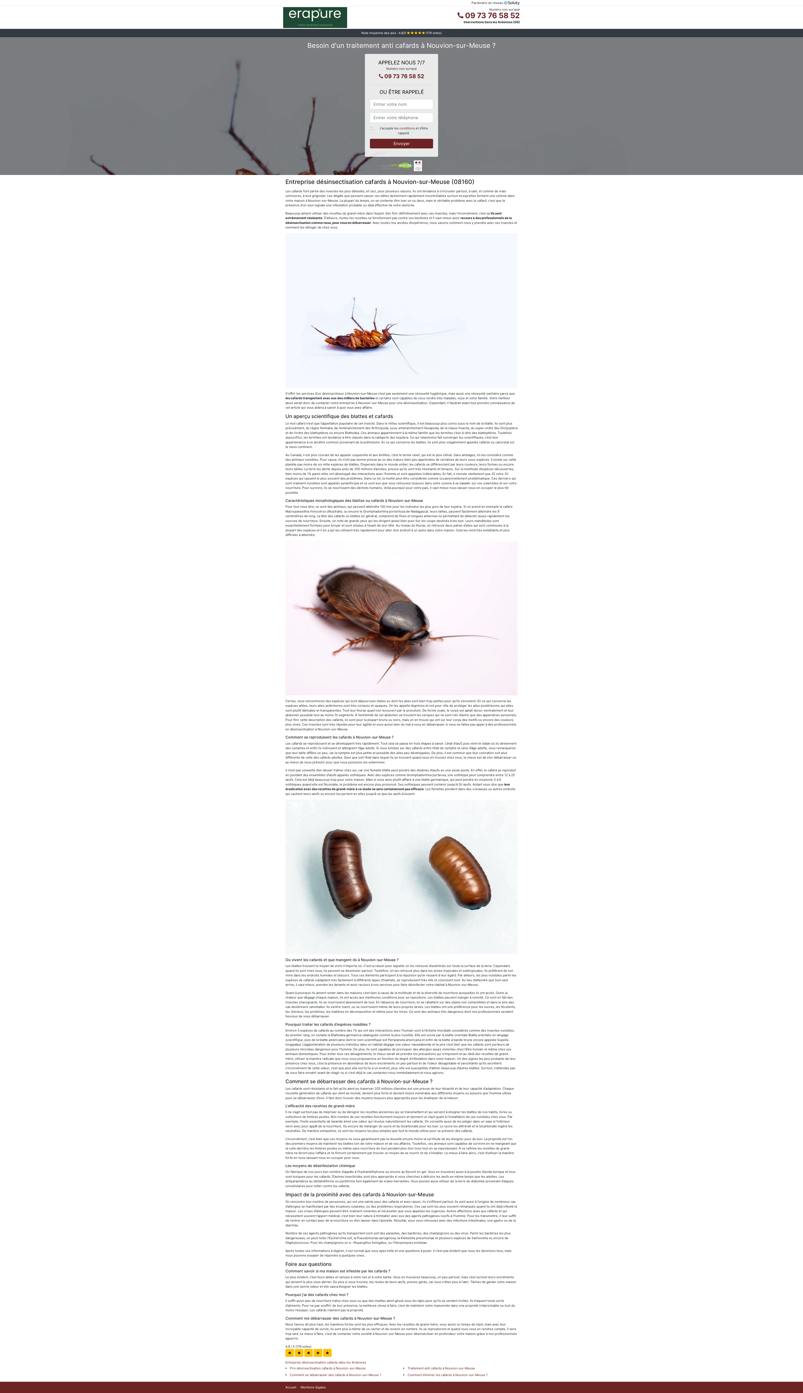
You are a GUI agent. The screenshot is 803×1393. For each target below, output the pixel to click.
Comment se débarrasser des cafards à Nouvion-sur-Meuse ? (335, 1375)
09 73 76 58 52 (491, 15)
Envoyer (402, 143)
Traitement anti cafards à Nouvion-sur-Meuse (441, 1368)
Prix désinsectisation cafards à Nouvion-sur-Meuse (328, 1368)
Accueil (290, 1387)
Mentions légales (313, 1387)
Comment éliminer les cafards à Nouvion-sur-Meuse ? (448, 1375)
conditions (407, 128)
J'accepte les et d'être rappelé (403, 130)
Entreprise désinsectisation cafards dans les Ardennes (325, 1362)
